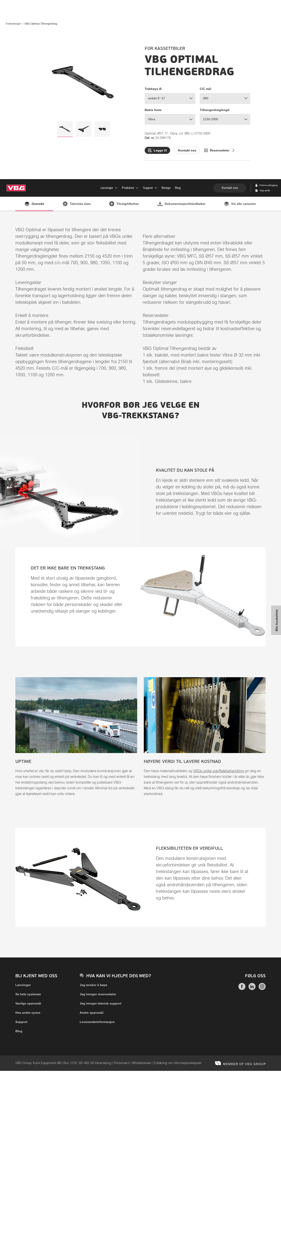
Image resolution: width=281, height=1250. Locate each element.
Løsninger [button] (107, 187)
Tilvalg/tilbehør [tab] (127, 204)
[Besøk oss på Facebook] (241, 989)
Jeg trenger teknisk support (100, 1003)
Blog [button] (178, 187)
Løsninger (23, 985)
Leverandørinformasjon (97, 1022)
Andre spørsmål (91, 1012)
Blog (18, 1031)
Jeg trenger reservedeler (98, 994)
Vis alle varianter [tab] (243, 204)
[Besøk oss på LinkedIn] (252, 989)
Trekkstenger (13, 23)
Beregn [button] (166, 187)
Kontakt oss (230, 187)
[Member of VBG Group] (240, 1063)
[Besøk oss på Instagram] (262, 989)
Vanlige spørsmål (28, 1003)
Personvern (122, 1063)
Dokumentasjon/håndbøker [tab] (185, 204)
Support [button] (148, 187)
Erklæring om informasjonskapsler (178, 1063)
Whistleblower (141, 1063)
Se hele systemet (28, 994)
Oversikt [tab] (38, 204)
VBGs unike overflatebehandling (218, 771)
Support (21, 1022)
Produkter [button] (128, 187)
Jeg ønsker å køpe (93, 985)
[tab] (65, 129)
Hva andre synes (27, 1012)
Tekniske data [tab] (80, 204)
